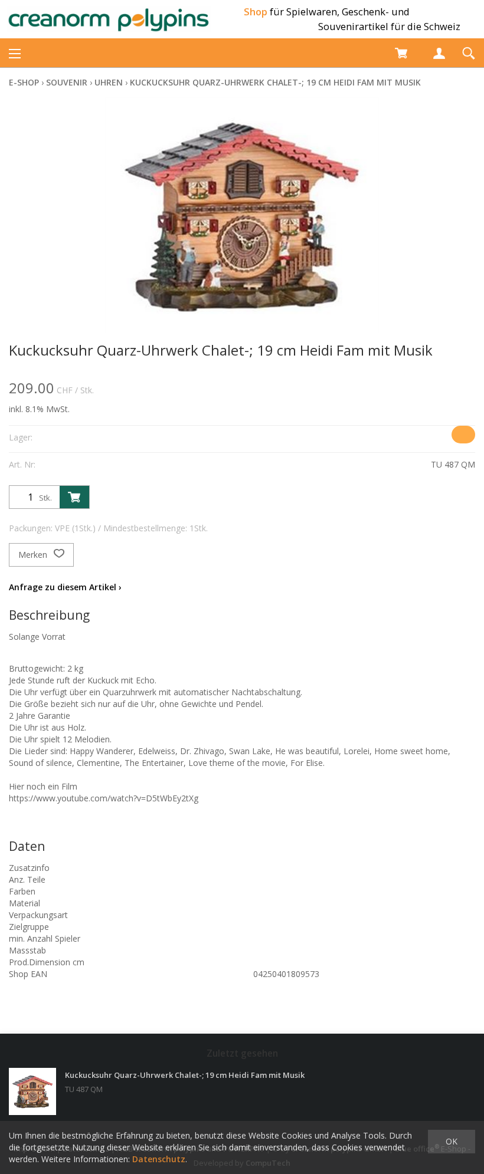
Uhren (108, 82)
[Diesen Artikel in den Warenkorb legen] (74, 497)
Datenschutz (158, 1159)
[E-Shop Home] (109, 19)
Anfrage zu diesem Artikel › (65, 587)
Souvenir (66, 82)
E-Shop (24, 82)
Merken (34, 554)
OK (451, 1141)
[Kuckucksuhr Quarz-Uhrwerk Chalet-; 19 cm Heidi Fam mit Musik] (32, 1091)
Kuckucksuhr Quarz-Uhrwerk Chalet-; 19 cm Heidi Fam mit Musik (275, 82)
